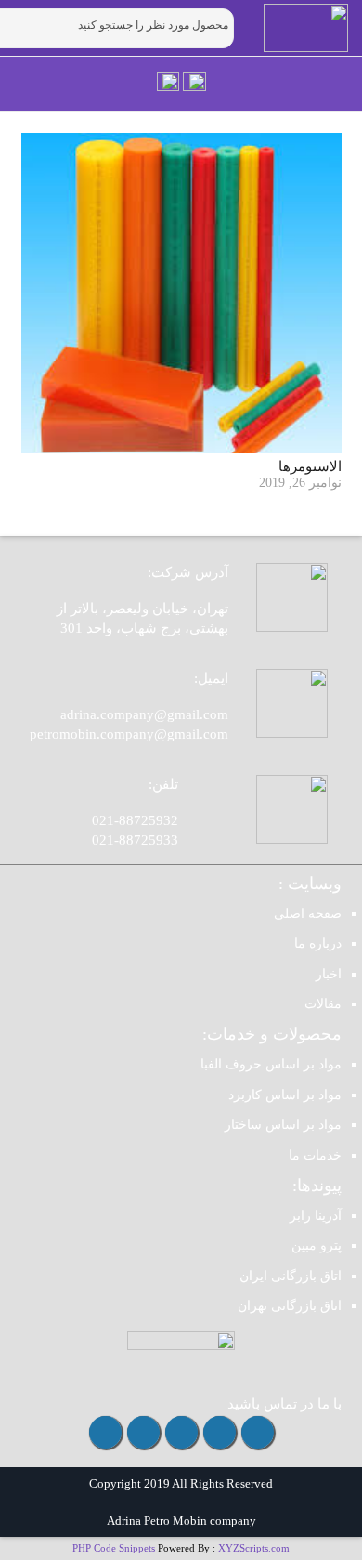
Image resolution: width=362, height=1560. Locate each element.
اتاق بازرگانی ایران (290, 1276)
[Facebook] (143, 1432)
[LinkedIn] (105, 1432)
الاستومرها (310, 466)
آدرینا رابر (316, 1216)
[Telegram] (219, 1432)
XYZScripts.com (254, 1547)
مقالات (323, 1004)
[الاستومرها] (181, 293)
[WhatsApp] (181, 1432)
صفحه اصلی (308, 914)
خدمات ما (315, 1155)
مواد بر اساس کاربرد (285, 1095)
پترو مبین (316, 1245)
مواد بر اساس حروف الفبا (271, 1064)
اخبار (329, 974)
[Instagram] (257, 1432)
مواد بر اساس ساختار (283, 1125)
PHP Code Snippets (113, 1547)
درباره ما (318, 943)
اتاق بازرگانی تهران (290, 1306)
